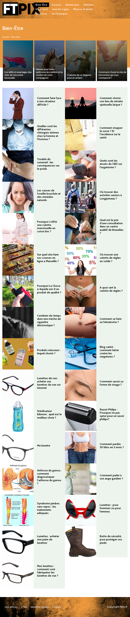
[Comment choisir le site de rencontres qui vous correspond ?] (112, 60)
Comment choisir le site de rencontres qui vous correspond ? (112, 75)
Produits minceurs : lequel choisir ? (49, 352)
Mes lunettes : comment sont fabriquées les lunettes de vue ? (47, 570)
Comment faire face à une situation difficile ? (49, 101)
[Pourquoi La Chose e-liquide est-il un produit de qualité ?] (18, 291)
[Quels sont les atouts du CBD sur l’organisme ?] (80, 166)
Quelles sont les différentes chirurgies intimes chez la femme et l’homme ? (48, 133)
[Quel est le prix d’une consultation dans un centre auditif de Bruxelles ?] (80, 228)
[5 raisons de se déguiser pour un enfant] (81, 60)
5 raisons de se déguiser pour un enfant (79, 76)
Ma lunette (43, 445)
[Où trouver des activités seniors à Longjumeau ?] (80, 197)
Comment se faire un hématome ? (111, 320)
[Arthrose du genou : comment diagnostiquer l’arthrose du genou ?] (18, 479)
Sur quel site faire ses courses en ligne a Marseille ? (48, 258)
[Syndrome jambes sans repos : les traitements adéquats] (18, 510)
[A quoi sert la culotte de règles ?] (80, 291)
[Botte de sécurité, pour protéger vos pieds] (80, 541)
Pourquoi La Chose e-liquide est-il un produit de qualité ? (49, 289)
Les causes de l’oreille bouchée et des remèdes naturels (49, 195)
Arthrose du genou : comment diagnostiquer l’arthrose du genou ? (49, 477)
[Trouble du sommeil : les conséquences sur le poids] (18, 166)
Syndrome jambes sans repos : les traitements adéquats (48, 508)
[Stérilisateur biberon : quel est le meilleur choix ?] (18, 416)
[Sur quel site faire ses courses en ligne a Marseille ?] (18, 260)
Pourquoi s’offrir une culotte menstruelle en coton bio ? (47, 226)
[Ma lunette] (18, 447)
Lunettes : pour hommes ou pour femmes (110, 508)
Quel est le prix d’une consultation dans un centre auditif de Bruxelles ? (111, 226)
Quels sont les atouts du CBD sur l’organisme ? (111, 164)
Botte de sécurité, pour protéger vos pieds (111, 539)
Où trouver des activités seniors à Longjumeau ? (111, 195)
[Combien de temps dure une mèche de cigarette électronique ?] (18, 322)
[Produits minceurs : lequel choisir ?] (18, 353)
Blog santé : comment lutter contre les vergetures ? (109, 351)
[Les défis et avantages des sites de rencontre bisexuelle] (18, 60)
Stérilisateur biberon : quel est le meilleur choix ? (49, 414)
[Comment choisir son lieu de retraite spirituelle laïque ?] (80, 103)
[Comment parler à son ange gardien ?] (80, 479)
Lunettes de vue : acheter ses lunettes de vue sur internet (49, 383)
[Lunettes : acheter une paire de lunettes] (18, 541)
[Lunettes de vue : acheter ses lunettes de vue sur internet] (18, 385)
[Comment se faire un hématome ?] (80, 322)
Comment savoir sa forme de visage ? (111, 383)
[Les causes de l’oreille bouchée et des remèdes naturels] (18, 197)
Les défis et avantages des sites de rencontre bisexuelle (18, 75)
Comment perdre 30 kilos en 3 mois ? (112, 445)
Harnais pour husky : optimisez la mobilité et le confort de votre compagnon (49, 73)
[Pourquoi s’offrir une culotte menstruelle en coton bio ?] (18, 228)
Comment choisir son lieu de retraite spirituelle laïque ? (111, 101)
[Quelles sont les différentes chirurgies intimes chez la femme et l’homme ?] (18, 134)
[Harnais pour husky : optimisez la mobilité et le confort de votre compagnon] (49, 60)
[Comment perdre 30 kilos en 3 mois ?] (80, 447)
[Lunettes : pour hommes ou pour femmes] (80, 510)
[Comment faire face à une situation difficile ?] (18, 103)
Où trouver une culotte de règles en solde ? (110, 258)
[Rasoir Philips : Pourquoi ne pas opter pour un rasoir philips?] (80, 416)
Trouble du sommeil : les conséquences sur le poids (48, 164)
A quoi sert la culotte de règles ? (111, 289)
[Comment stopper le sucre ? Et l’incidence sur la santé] (80, 134)
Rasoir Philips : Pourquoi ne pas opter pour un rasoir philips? (112, 414)
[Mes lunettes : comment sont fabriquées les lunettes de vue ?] (18, 573)
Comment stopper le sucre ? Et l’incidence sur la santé (111, 132)
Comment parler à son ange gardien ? (111, 477)
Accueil (5, 37)
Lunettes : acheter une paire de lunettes (48, 539)
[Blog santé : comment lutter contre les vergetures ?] (80, 353)
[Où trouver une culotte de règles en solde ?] (80, 260)
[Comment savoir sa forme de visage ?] (80, 385)
